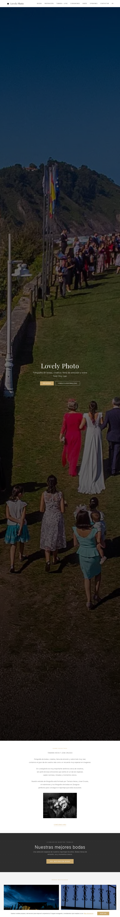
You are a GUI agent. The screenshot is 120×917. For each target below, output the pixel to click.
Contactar (104, 3)
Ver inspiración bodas (60, 861)
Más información (88, 913)
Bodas (39, 3)
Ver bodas (47, 383)
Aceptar (103, 913)
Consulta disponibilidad (67, 383)
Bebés (85, 3)
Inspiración (49, 3)
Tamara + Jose (62, 3)
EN (112, 3)
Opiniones (94, 3)
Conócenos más (60, 824)
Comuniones (75, 3)
